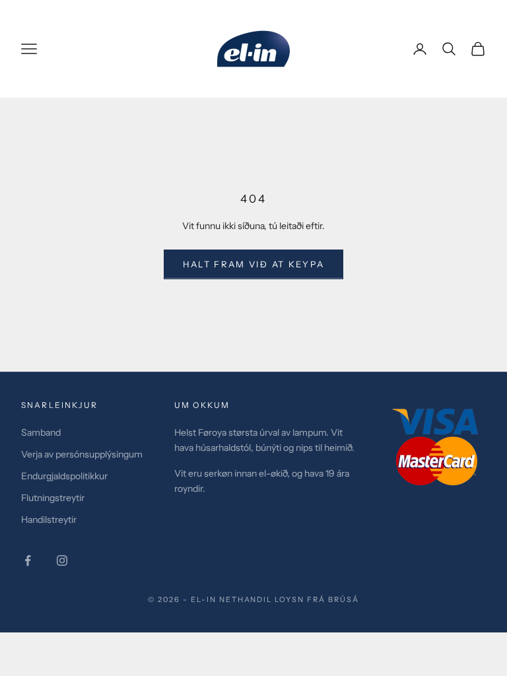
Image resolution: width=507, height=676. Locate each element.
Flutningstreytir (52, 498)
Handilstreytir (49, 519)
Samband (41, 432)
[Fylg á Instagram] (62, 560)
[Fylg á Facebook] (27, 560)
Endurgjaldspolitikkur (64, 476)
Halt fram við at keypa (253, 264)
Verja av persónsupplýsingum (82, 454)
